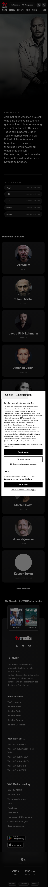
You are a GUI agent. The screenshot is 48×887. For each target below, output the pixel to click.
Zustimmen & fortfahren (23, 452)
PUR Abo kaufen (23, 484)
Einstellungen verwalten (23, 459)
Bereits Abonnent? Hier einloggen (23, 490)
